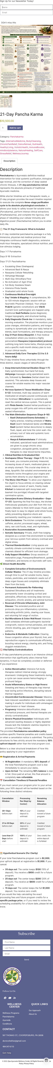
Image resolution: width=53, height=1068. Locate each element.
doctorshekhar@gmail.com (14, 1041)
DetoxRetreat (24, 144)
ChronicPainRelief (8, 144)
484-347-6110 (8, 1046)
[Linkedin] (14, 998)
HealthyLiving (6, 147)
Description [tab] (9, 161)
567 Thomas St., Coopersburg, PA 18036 (23, 1035)
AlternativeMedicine (15, 141)
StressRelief (5, 153)
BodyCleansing (33, 141)
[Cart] (46, 1060)
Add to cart (15, 128)
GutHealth (37, 144)
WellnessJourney (20, 153)
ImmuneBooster (36, 147)
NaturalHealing (26, 150)
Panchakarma (16, 136)
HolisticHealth (21, 147)
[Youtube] (9, 998)
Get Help (7, 1053)
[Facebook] (5, 998)
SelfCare (38, 150)
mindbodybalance (8, 150)
